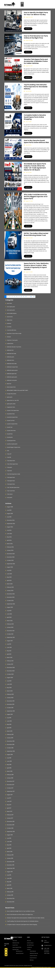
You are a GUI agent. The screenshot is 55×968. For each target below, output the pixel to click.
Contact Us (29, 947)
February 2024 (10, 547)
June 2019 (9, 721)
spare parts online (11, 403)
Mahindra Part (10, 350)
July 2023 (9, 570)
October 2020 (10, 674)
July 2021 (9, 644)
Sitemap (32, 960)
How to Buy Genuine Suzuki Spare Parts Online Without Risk (36, 141)
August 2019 (10, 714)
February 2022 (10, 624)
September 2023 (11, 563)
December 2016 (10, 821)
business (9, 323)
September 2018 (11, 751)
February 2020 (10, 694)
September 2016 (11, 831)
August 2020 (10, 677)
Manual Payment (19, 953)
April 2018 (9, 768)
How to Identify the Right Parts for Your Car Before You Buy (36, 13)
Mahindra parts (10, 357)
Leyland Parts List (33, 955)
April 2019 (9, 727)
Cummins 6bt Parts (11, 330)
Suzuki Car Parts (10, 420)
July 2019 (9, 717)
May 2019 (9, 724)
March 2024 (10, 543)
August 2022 (10, 607)
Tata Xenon (10, 494)
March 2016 (9, 851)
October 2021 (10, 634)
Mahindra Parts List (34, 953)
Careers (29, 949)
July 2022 (9, 610)
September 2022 (11, 604)
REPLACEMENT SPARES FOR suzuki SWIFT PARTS (17, 390)
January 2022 (10, 627)
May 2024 (9, 537)
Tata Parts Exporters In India (13, 474)
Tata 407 (9, 454)
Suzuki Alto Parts (11, 413)
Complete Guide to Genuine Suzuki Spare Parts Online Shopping (35, 117)
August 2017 (10, 794)
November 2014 (10, 901)
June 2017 (9, 801)
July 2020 (9, 681)
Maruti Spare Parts (11, 387)
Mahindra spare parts (12, 377)
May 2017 (9, 804)
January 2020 (10, 697)
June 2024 (9, 533)
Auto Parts (9, 303)
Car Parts (9, 326)
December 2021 (10, 630)
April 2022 (9, 617)
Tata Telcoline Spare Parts (13, 487)
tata (8, 450)
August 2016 (10, 835)
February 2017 (10, 814)
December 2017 (10, 781)
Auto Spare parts (11, 306)
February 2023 (10, 587)
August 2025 (10, 513)
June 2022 (9, 614)
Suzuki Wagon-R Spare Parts (13, 447)
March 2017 (9, 811)
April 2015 (9, 885)
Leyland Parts (10, 343)
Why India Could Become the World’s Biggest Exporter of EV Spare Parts (35, 196)
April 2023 (9, 580)
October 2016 (10, 828)
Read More (28, 28)
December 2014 (10, 898)
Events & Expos (30, 943)
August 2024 (10, 527)
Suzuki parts (10, 437)
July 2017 (9, 798)
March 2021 (9, 657)
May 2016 (9, 845)
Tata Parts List (33, 951)
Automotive (10, 316)
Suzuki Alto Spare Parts (12, 417)
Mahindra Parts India (11, 363)
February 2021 (10, 660)
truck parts (9, 497)
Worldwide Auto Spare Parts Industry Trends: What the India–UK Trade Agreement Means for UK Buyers (35, 167)
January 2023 (10, 590)
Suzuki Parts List (33, 957)
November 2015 (10, 865)
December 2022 (11, 594)
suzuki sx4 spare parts (12, 444)
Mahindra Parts (10, 360)
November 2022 (10, 597)
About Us (29, 940)
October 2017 (10, 788)
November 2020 (10, 671)
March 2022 (9, 620)
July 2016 (9, 838)
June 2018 (9, 761)
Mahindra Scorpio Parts (12, 367)
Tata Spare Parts (11, 477)
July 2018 (9, 758)
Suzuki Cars (9, 427)
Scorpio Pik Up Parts (11, 393)
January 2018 (10, 778)
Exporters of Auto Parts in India (14, 333)
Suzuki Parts (10, 434)
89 (31, 296)
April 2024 (9, 540)
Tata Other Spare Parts (12, 464)
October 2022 (10, 600)
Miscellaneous (19, 951)
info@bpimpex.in (48, 945)
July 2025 (9, 517)
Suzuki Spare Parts (11, 440)
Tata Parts (9, 470)
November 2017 (10, 784)
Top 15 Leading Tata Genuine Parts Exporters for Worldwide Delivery (35, 87)
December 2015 (10, 861)
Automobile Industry (11, 313)
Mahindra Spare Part (11, 373)
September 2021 (11, 637)
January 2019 (10, 737)
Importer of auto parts (12, 340)
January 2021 (10, 664)
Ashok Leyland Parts (17, 947)
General (9, 337)
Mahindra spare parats (12, 370)
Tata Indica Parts (11, 460)
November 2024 (11, 520)
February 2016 (10, 855)
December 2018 (10, 741)
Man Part (9, 383)
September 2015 (11, 868)
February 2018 (10, 774)
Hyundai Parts (16, 949)
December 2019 (10, 701)
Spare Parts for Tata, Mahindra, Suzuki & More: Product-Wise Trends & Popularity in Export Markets (36, 266)
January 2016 (10, 858)
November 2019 (10, 704)
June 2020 (9, 684)
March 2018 (9, 771)
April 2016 (9, 848)
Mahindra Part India (11, 353)
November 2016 (10, 824)
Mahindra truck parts (12, 380)
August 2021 (10, 640)
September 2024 (11, 523)
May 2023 (9, 577)
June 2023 (9, 573)
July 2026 (9, 510)
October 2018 (10, 748)
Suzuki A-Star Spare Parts (13, 410)
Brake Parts (9, 320)
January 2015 (10, 895)
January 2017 (10, 818)
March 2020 (10, 691)
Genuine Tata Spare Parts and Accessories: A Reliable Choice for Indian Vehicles (36, 61)
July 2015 (9, 875)
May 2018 (9, 764)
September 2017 (11, 791)
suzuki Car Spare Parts (12, 424)
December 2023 (11, 553)
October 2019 (10, 707)
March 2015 (9, 888)
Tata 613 (9, 457)
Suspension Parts (11, 407)
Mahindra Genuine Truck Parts (14, 347)
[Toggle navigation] (22, 4)
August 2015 (10, 871)
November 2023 (10, 557)
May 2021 (9, 650)
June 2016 (9, 841)
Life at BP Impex (30, 945)
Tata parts (9, 467)
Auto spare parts (11, 310)
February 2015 (10, 891)
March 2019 (9, 731)
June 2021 (9, 647)
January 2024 (10, 550)
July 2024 (9, 530)
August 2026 (10, 507)
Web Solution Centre (46, 967)
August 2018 (10, 754)
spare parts (9, 397)
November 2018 (10, 744)
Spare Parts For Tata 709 (13, 400)
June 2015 (9, 878)
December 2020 (11, 667)
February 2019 (10, 734)
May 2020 (9, 687)
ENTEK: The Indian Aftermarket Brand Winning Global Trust (36, 234)
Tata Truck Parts (11, 490)
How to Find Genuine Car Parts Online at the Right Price (36, 37)
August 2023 (10, 567)
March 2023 (9, 584)
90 (34, 296)
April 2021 (9, 654)
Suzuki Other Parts (11, 430)
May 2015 (9, 881)
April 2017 (9, 808)
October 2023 (10, 560)
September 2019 (11, 711)
